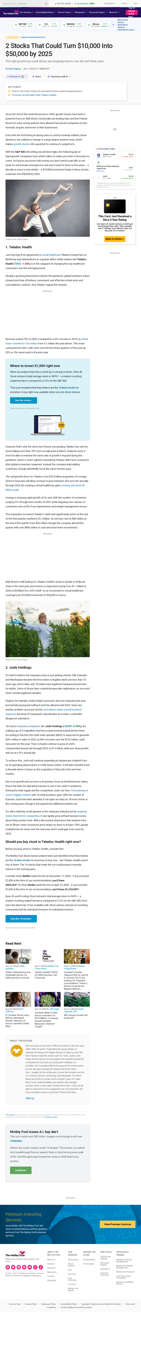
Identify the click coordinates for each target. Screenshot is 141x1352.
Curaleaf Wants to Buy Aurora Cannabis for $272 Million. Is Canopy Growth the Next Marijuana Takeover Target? (46, 1019)
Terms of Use (14, 1304)
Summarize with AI (59, 76)
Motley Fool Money (73, 1289)
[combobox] (24, 3)
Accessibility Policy (68, 1304)
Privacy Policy (31, 1304)
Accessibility (109, 4)
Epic (70, 1270)
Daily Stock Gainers (123, 26)
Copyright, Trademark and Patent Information (101, 1304)
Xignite (26, 1276)
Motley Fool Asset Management (124, 1261)
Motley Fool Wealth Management (124, 1267)
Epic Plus (72, 1274)
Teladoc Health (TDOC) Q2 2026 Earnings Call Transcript (46, 975)
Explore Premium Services (33, 37)
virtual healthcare (51, 254)
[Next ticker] (113, 25)
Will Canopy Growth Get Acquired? (76, 1016)
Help (136, 4)
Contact (50, 1276)
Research (51, 1268)
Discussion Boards (105, 1264)
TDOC (18, 263)
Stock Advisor (71, 1265)
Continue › (21, 1170)
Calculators (105, 1269)
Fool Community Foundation (123, 1277)
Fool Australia (89, 1260)
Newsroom (52, 1272)
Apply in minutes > (114, 239)
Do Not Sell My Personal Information (76, 1307)
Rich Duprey (15, 68)
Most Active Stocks (123, 21)
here (68, 1085)
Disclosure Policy (48, 1304)
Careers (50, 1264)
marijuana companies (28, 726)
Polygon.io (37, 1276)
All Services (73, 1260)
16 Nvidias (16, 1140)
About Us (51, 1260)
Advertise (51, 1280)
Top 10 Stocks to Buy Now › (131, 12)
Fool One (72, 1284)
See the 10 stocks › (21, 918)
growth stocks (21, 144)
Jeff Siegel (54, 1009)
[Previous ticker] (9, 25)
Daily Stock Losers (126, 30)
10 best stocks (67, 387)
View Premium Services (117, 1224)
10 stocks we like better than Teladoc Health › (34, 95)
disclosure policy (51, 1117)
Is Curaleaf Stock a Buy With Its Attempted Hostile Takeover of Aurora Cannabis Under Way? (17, 1021)
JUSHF (68, 726)
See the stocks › (23, 400)
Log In (124, 4)
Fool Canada (88, 1264)
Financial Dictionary (104, 1274)
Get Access (100, 171)
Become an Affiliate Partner (124, 1283)
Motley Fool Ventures (125, 1272)
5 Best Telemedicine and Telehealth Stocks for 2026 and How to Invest (18, 975)
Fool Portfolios (72, 1279)
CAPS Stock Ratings (105, 1258)
